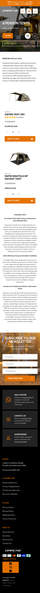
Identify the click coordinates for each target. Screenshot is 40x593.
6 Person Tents (13, 28)
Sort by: (7, 43)
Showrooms (7, 540)
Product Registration (11, 486)
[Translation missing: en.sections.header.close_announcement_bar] (38, 3)
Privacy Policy (8, 507)
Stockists (6, 536)
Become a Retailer (9, 494)
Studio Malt (6, 585)
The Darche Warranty (11, 490)
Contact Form (27, 418)
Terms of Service (9, 519)
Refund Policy (8, 511)
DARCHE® (5, 580)
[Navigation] (35, 11)
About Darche (8, 532)
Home (4, 28)
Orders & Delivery (9, 483)
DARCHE (8, 112)
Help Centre (27, 397)
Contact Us (7, 543)
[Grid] (27, 36)
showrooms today (20, 442)
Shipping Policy (8, 515)
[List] (35, 36)
